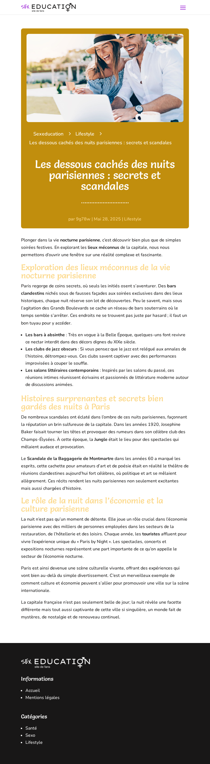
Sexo (30, 735)
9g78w (83, 219)
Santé (31, 728)
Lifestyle (84, 134)
